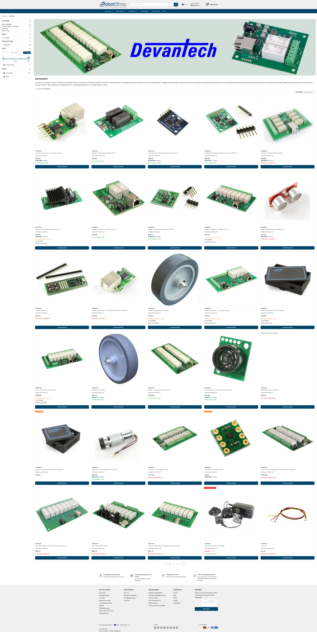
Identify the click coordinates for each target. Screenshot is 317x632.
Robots (175, 598)
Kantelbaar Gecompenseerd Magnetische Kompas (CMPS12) (221, 153)
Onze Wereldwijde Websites (105, 625)
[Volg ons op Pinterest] (164, 628)
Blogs (174, 595)
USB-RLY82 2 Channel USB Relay (270, 390)
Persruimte (127, 600)
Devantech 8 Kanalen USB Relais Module (272, 153)
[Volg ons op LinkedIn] (174, 628)
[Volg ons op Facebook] (155, 628)
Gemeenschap (156, 11)
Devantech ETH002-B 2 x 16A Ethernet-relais (103, 229)
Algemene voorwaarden (130, 595)
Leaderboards (177, 603)
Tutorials (175, 600)
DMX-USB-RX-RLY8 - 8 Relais (100, 545)
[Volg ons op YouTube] (168, 628)
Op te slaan (108, 11)
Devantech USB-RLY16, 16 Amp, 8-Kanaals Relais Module (50, 545)
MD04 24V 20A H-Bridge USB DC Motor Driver (47, 229)
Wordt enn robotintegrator (155, 592)
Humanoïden (132, 11)
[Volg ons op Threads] (177, 628)
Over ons (126, 592)
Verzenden (102, 598)
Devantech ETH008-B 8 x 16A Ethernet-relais (216, 229)
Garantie (101, 605)
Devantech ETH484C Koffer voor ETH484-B (272, 310)
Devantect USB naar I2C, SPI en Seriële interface (48, 153)
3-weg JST (264, 545)
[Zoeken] (176, 4)
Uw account (102, 592)
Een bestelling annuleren (105, 603)
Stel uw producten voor (155, 600)
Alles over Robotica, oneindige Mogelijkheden (110, 631)
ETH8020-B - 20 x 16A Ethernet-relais (158, 469)
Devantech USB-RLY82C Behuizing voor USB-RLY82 (49, 469)
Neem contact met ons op (106, 610)
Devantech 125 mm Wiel (98, 390)
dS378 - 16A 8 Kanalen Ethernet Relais (45, 390)
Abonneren (206, 609)
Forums (175, 592)
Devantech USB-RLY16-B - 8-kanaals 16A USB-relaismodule (164, 545)
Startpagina (4, 16)
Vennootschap (144, 11)
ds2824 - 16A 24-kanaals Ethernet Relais (159, 390)
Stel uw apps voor (153, 603)
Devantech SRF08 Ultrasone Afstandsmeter (272, 229)
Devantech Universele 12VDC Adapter (215, 545)
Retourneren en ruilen (105, 600)
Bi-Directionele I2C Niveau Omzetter (214, 469)
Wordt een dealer (153, 598)
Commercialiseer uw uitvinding (157, 605)
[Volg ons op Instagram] (161, 628)
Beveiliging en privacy (130, 598)
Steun (164, 11)
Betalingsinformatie (104, 608)
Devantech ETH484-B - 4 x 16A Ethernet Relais (217, 310)
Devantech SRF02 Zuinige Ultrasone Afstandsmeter (218, 390)
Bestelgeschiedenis (104, 595)
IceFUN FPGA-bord (40, 310)
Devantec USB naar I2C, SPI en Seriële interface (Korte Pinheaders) (110, 310)
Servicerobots (120, 11)
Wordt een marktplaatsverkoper (157, 595)
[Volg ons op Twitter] (158, 628)
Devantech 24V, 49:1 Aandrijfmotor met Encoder (104, 469)
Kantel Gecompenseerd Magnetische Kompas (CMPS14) (163, 153)
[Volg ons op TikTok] (171, 628)
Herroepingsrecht (103, 613)
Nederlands (124, 625)
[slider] (3, 59)
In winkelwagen (62, 166)
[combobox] (152, 4)
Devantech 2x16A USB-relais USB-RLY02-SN (103, 153)
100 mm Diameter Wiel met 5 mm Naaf (158, 310)
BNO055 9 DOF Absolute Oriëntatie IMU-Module (161, 229)
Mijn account (195, 5)
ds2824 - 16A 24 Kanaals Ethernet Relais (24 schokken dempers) (278, 469)
